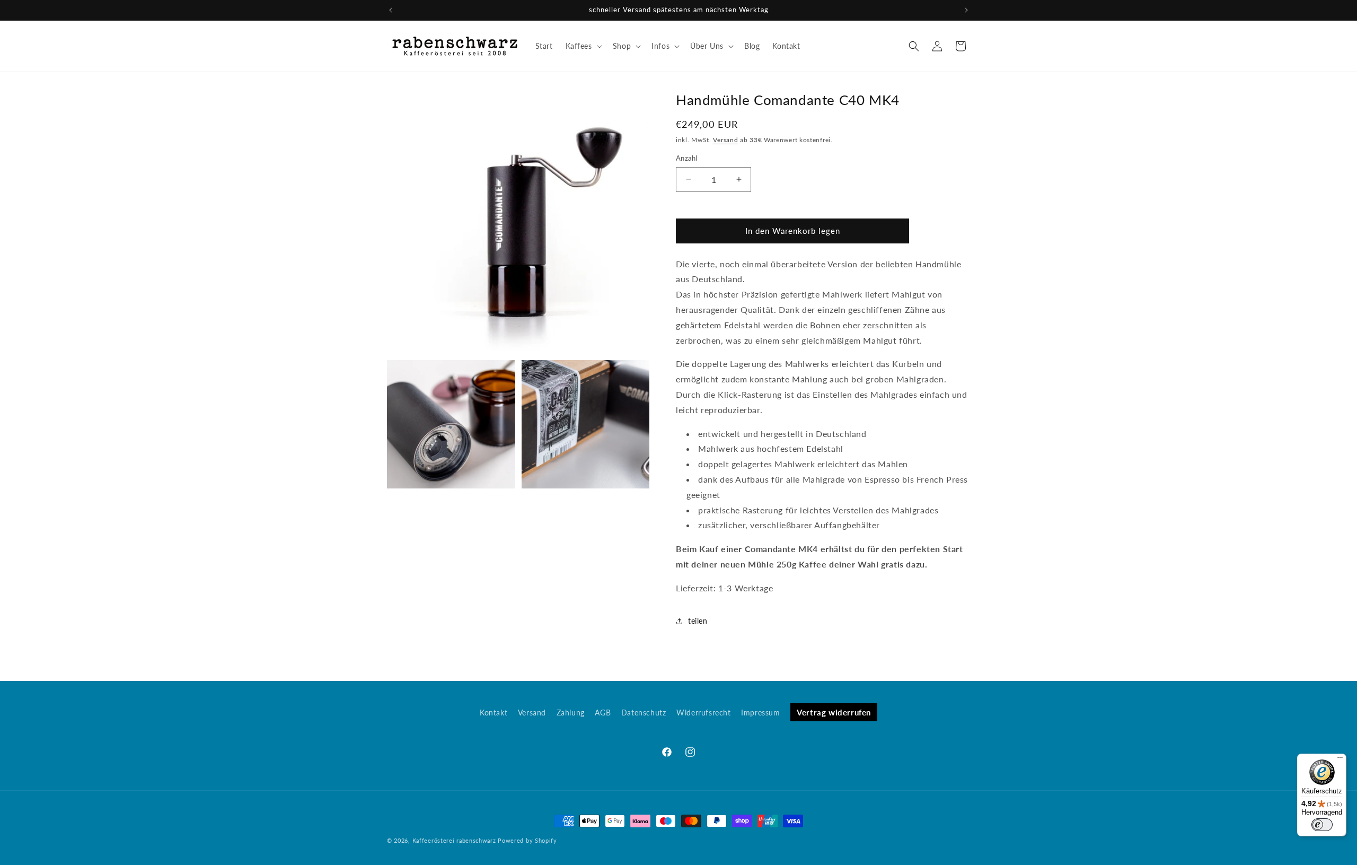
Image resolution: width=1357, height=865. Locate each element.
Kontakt (493, 712)
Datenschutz (643, 712)
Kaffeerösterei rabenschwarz (454, 840)
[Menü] (1340, 760)
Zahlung (571, 712)
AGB (603, 712)
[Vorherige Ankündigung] (390, 10)
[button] (582, 46)
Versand (725, 140)
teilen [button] (698, 620)
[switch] (1322, 824)
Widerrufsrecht (703, 712)
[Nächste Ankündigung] (966, 10)
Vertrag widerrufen (834, 712)
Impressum (760, 712)
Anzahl (686, 158)
